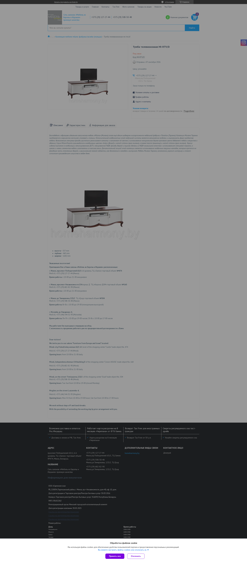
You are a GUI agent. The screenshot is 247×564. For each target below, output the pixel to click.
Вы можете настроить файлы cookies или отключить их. (122, 550)
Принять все (115, 556)
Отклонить (136, 556)
